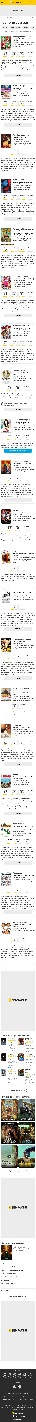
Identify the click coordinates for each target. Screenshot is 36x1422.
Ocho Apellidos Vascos (22, 37)
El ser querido (5, 1287)
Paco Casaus (21, 380)
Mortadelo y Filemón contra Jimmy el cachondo (23, 230)
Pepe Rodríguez (22, 471)
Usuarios (14, 52)
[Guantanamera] (6, 830)
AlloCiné (4, 1397)
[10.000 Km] (6, 731)
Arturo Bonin (17, 599)
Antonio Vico (22, 144)
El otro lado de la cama (22, 639)
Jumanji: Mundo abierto (8, 1283)
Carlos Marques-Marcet (27, 731)
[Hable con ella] (6, 186)
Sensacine (22, 52)
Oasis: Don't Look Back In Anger (10, 1276)
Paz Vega (30, 647)
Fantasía (28, 330)
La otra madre (5, 1280)
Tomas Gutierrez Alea (26, 829)
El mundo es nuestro (21, 461)
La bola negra (5, 1290)
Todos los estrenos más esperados (18, 1296)
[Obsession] (3, 1057)
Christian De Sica (23, 930)
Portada (3, 17)
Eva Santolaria (22, 782)
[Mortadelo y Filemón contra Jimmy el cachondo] (6, 235)
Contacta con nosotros (20, 1405)
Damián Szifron (24, 92)
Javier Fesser (24, 237)
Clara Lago (29, 44)
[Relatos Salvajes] (6, 92)
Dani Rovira (21, 44)
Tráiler (9, 1051)
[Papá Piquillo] (6, 557)
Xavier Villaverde (25, 425)
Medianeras (17, 873)
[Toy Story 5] (21, 1057)
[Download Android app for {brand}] (21, 1386)
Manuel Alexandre (27, 599)
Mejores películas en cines (18, 1090)
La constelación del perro (8, 1273)
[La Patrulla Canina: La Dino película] (21, 1072)
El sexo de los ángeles (21, 420)
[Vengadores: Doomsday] (6, 1252)
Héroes (15, 775)
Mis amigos (30, 52)
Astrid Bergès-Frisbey (24, 427)
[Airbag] (6, 516)
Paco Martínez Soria (24, 698)
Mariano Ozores (25, 696)
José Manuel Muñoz (19, 561)
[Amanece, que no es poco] (6, 596)
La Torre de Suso (15, 22)
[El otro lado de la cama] (6, 645)
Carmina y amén (19, 370)
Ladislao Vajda (24, 141)
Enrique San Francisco (25, 598)
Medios (5, 52)
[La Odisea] (3, 1041)
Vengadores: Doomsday (20, 1246)
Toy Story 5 (28, 1054)
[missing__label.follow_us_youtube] (5, 1375)
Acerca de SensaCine (7, 1405)
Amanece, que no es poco (23, 590)
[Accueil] (16, 2)
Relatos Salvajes (19, 86)
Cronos (3, 1263)
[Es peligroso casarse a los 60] (6, 694)
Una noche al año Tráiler (26, 1143)
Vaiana (10, 1069)
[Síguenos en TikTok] (25, 1375)
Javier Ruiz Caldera (26, 282)
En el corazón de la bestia (8, 1266)
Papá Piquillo (18, 551)
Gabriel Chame (22, 240)
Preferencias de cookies (18, 1409)
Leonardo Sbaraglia (25, 95)
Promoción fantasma (21, 326)
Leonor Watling (25, 189)
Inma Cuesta (21, 284)
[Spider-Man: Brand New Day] (21, 1041)
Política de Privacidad (10, 1407)
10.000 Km (17, 725)
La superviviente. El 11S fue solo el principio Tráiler (27, 1166)
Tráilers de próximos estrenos (18, 1172)
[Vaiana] (3, 1072)
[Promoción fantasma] (6, 332)
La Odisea (10, 1038)
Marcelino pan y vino (21, 135)
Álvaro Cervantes (18, 429)
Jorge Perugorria (23, 833)
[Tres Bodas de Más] (6, 283)
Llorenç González (29, 429)
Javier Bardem (22, 518)
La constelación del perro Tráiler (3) (27, 1119)
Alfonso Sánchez (25, 467)
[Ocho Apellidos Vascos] (6, 43)
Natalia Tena (21, 733)
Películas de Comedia (25, 17)
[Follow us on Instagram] (20, 1375)
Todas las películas (14, 17)
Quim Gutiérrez (21, 286)
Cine (8, 17)
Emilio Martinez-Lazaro (27, 42)
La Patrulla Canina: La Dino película (29, 1071)
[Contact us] (30, 1375)
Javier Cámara (22, 187)
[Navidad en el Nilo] (6, 928)
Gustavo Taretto (25, 879)
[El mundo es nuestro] (6, 467)
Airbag (15, 510)
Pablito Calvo (22, 143)
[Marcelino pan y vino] (6, 141)
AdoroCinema (7, 1399)
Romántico (27, 183)
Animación (16, 235)
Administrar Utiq (21, 1407)
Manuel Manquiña (22, 520)
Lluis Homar (25, 784)
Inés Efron (22, 882)
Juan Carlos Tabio (18, 831)
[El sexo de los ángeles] (6, 426)
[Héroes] (6, 781)
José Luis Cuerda (25, 596)
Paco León (23, 376)
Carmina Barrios (23, 378)
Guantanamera (18, 824)
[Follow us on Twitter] (15, 1375)
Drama (21, 90)
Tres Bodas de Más (20, 277)
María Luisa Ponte (24, 700)
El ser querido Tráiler (9, 1143)
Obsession (11, 1054)
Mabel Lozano (21, 932)
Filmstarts (15, 1397)
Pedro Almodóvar (25, 185)
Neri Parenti (23, 928)
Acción (15, 514)
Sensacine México (23, 1399)
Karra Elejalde (17, 46)
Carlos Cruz (20, 835)
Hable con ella (18, 180)
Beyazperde (27, 1397)
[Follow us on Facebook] (10, 1375)
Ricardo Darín (22, 94)
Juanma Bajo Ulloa (25, 516)
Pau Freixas (23, 780)
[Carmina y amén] (6, 376)
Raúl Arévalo (22, 333)
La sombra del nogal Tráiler (9, 1166)
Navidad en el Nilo (20, 922)
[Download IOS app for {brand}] (15, 1386)
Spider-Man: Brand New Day (29, 1039)
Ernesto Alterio (22, 647)
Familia (28, 235)
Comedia (15, 40)
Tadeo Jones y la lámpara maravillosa (12, 1270)
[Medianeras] (6, 879)
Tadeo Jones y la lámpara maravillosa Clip (9, 1119)
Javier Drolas (22, 881)
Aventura (15, 330)
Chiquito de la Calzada (25, 559)
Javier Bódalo (22, 335)
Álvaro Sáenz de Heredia (27, 557)
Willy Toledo (16, 649)
